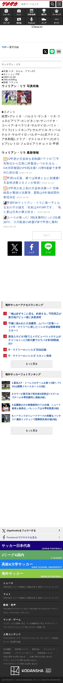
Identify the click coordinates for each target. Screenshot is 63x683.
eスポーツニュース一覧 (17, 627)
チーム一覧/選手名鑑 (11, 642)
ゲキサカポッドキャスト (19, 613)
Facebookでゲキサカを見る (21, 537)
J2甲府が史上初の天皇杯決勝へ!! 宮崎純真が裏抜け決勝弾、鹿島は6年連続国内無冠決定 (31, 193)
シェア (31, 252)
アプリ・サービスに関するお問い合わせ (20, 660)
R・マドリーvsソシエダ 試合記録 (27, 349)
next (47, 235)
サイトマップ (49, 649)
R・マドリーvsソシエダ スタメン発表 (29, 355)
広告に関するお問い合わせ (14, 657)
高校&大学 (31, 587)
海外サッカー (43, 587)
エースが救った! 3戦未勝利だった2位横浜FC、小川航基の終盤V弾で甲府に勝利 (32, 222)
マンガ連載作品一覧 (34, 623)
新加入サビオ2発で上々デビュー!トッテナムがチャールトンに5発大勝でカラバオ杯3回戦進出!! (34, 340)
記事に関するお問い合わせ (41, 657)
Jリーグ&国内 (19, 587)
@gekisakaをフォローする (21, 530)
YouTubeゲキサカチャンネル (15, 609)
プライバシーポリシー (24, 653)
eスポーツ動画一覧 (37, 627)
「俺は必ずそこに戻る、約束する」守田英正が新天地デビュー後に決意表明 (34, 315)
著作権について (21, 649)
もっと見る (31, 363)
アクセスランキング (29, 638)
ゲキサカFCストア (11, 638)
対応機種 (7, 649)
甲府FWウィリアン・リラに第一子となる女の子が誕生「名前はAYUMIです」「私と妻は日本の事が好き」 (32, 207)
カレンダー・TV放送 (48, 638)
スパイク (55, 587)
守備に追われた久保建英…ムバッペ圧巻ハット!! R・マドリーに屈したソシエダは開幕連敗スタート (34, 327)
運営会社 (35, 649)
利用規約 (7, 653)
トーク (48, 252)
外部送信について (45, 653)
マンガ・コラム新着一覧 (13, 623)
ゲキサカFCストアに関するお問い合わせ (20, 664)
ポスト (14, 252)
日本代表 (7, 587)
